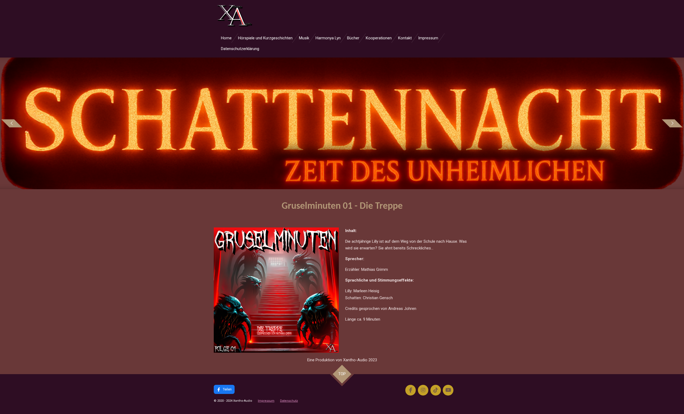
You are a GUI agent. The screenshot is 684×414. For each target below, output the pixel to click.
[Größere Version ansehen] (276, 290)
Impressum (266, 400)
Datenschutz (289, 400)
